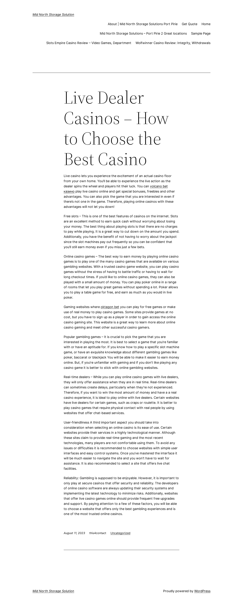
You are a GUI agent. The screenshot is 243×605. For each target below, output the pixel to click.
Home (206, 24)
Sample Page (200, 33)
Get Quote (189, 24)
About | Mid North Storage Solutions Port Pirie (143, 24)
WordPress (202, 591)
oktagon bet (110, 307)
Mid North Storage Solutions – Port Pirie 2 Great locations (143, 33)
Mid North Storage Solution (53, 14)
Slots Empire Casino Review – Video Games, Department (88, 43)
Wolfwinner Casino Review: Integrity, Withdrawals (173, 43)
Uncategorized (120, 533)
